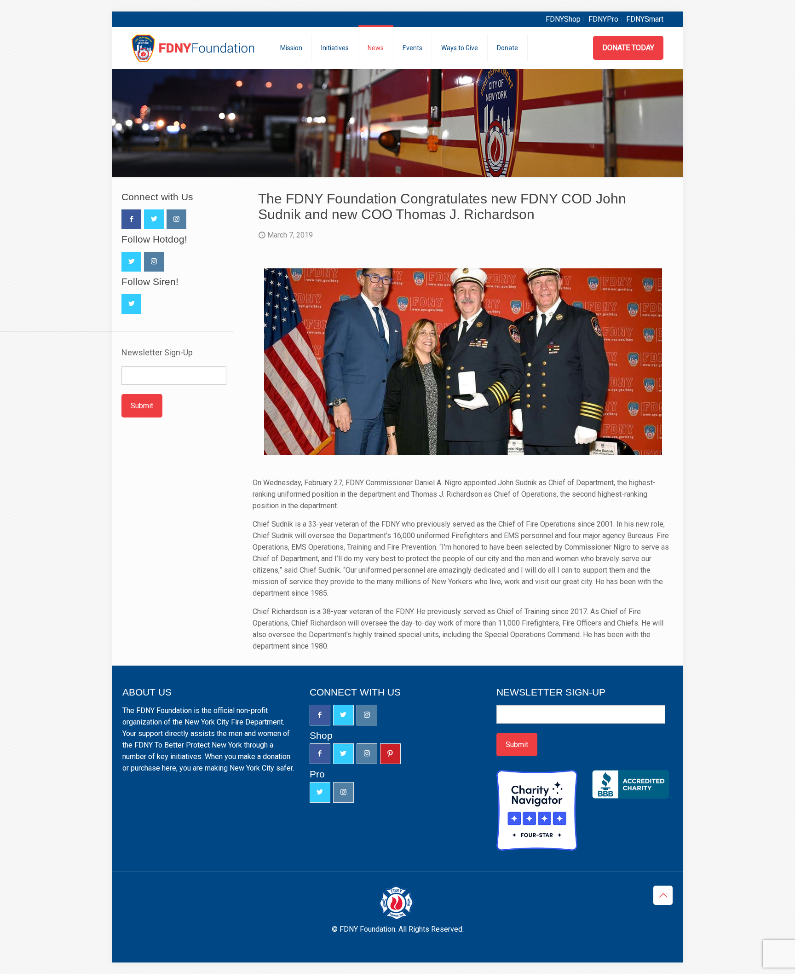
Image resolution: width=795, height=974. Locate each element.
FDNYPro (603, 19)
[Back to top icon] (663, 895)
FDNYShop (563, 19)
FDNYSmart (644, 19)
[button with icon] (131, 219)
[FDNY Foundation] (194, 48)
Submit (142, 405)
